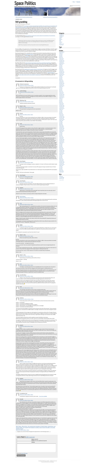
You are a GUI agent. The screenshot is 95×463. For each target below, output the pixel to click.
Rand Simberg (22, 196)
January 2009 (61, 115)
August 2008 (61, 120)
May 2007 (60, 134)
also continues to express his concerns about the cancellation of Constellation (40, 35)
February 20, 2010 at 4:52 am (25, 124)
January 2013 (61, 70)
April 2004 (60, 169)
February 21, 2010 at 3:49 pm (25, 394)
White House (61, 44)
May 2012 (60, 78)
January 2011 (61, 93)
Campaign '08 (61, 35)
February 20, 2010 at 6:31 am (25, 188)
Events (60, 38)
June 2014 (60, 54)
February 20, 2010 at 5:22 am (25, 162)
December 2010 (61, 94)
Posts (74, 1)
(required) (35, 439)
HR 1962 (27, 56)
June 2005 (60, 156)
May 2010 (60, 100)
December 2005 (61, 150)
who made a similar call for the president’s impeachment (30, 74)
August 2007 (61, 131)
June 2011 (60, 88)
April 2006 (60, 146)
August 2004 (61, 165)
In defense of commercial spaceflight (50, 17)
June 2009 (60, 111)
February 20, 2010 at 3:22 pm (25, 204)
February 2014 (61, 58)
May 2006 (60, 145)
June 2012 (60, 77)
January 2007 (61, 138)
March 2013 (61, 68)
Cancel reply (32, 437)
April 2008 (60, 124)
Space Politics (47, 460)
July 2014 (60, 53)
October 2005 (61, 152)
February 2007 (61, 137)
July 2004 (60, 166)
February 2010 (61, 103)
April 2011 (60, 90)
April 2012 (60, 79)
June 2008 (60, 122)
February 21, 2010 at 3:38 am (25, 361)
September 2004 (61, 164)
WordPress (47, 461)
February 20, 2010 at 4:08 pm (25, 276)
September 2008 (61, 119)
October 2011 (61, 84)
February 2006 (61, 148)
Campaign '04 (61, 34)
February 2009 (61, 114)
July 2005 (60, 155)
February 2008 (61, 126)
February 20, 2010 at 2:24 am (25, 114)
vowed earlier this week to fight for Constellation (33, 69)
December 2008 (61, 116)
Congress (17, 19)
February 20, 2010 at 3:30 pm (25, 256)
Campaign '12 (61, 36)
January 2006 (61, 149)
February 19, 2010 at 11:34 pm (25, 101)
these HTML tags (24, 453)
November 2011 (61, 83)
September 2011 (61, 85)
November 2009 (61, 106)
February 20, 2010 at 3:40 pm (25, 265)
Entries (61, 176)
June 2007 (60, 133)
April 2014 (60, 56)
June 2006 (60, 144)
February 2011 (61, 92)
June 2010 (60, 99)
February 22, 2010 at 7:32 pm (25, 400)
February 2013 (61, 69)
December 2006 (61, 139)
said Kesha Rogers (50, 72)
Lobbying (60, 39)
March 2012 (61, 80)
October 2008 (61, 118)
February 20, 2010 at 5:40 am (25, 182)
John (21, 203)
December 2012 (61, 71)
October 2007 (61, 129)
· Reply (32, 85)
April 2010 (60, 101)
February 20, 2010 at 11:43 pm (25, 299)
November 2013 (61, 61)
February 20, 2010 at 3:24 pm (25, 226)
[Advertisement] (68, 23)
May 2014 (60, 55)
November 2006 (61, 140)
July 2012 (60, 76)
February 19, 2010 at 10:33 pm (25, 85)
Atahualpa (52, 461)
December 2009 (61, 105)
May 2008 (60, 123)
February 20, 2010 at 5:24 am (25, 176)
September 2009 (61, 108)
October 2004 (61, 163)
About (60, 48)
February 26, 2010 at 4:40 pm (21, 430)
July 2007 (60, 132)
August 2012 (61, 75)
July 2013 (60, 65)
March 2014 (61, 57)
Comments (78, 1)
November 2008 (61, 117)
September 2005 (61, 153)
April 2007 (60, 135)
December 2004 (61, 161)
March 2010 (61, 102)
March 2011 (61, 91)
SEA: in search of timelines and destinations (24, 17)
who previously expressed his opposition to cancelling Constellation (38, 62)
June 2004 (60, 167)
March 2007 (61, 136)
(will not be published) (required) (39, 440)
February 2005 (61, 159)
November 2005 (61, 151)
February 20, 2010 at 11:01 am (25, 197)
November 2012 (61, 72)
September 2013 (61, 63)
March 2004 (61, 170)
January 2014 (61, 59)
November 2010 (61, 95)
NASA (21, 19)
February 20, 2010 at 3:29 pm (25, 236)
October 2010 (61, 96)
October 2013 (61, 62)
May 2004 (60, 168)
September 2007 (61, 130)
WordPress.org (61, 178)
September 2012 (61, 74)
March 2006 (61, 147)
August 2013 (61, 64)
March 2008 (61, 125)
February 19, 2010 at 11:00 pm (25, 92)
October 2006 (61, 141)
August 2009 (61, 109)
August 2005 (61, 154)
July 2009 (60, 110)
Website (33, 442)
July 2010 (60, 98)
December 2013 (61, 60)
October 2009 (61, 107)
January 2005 (61, 160)
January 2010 (61, 104)
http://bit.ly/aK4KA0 (43, 396)
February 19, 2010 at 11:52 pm (25, 107)
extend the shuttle (29, 54)
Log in (60, 175)
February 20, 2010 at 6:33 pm (25, 287)
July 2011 (60, 87)
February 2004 (61, 171)
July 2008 (60, 121)
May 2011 (60, 89)
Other (60, 41)
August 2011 (61, 86)
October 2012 (61, 73)
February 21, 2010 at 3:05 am (25, 326)
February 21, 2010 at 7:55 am (25, 379)
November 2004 (61, 162)
